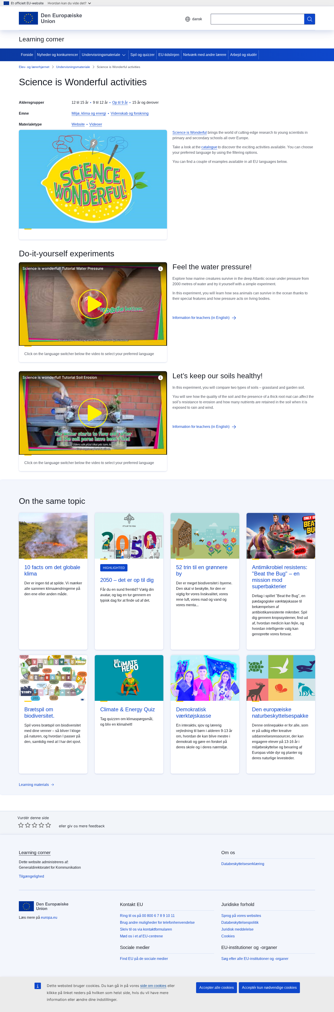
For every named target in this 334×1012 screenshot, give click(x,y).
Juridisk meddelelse (237, 929)
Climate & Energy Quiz (127, 709)
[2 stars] (24, 825)
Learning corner (35, 852)
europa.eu (49, 917)
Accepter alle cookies (216, 987)
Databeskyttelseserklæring (242, 864)
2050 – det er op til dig (127, 580)
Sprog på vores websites (241, 916)
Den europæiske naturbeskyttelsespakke (280, 712)
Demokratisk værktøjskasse (193, 712)
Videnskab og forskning (130, 113)
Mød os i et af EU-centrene (141, 936)
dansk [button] (197, 19)
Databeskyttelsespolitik (240, 922)
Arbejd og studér (243, 55)
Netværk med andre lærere (204, 55)
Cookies (228, 936)
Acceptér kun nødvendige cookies (269, 987)
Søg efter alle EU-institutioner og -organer (254, 959)
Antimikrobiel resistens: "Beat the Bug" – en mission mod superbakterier (279, 576)
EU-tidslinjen (168, 55)
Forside (27, 55)
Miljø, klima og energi (89, 113)
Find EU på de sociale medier (144, 959)
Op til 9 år (120, 102)
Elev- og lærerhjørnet (34, 67)
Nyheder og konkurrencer (57, 55)
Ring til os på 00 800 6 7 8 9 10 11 (147, 916)
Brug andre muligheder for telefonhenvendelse (157, 922)
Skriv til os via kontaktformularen (146, 929)
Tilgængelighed (31, 876)
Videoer (95, 124)
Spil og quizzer (142, 55)
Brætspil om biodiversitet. (39, 712)
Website (78, 124)
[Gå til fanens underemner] (124, 54)
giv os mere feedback (86, 826)
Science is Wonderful (189, 132)
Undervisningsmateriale (101, 55)
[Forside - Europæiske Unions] (50, 18)
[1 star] (20, 825)
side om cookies (153, 986)
